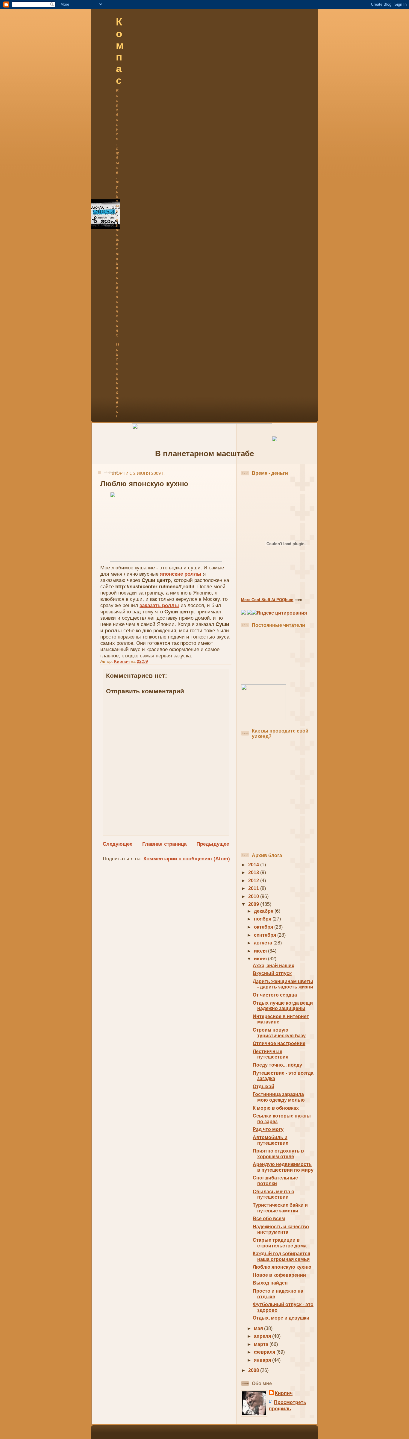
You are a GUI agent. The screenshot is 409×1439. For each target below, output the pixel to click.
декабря (264, 911)
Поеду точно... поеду (277, 1065)
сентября (265, 935)
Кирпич (284, 1393)
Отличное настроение (279, 1043)
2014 (254, 864)
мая (259, 1328)
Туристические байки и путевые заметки (280, 1208)
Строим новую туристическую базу (279, 1032)
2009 (254, 904)
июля (261, 950)
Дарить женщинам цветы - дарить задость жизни (283, 984)
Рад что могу (268, 1129)
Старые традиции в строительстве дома (280, 1243)
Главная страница (164, 844)
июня (261, 958)
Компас (120, 51)
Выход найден (270, 1282)
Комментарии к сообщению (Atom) (186, 859)
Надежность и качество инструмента (281, 1229)
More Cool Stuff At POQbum (267, 600)
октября (264, 926)
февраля (265, 1352)
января (263, 1360)
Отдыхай (263, 1086)
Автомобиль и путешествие (270, 1140)
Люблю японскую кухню (282, 1267)
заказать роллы (159, 605)
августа (263, 942)
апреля (263, 1336)
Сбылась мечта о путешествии (273, 1194)
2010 (254, 896)
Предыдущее (212, 844)
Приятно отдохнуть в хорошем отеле (278, 1153)
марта (261, 1344)
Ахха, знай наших (273, 965)
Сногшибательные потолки (275, 1180)
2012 (254, 880)
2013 (254, 872)
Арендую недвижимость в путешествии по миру (283, 1167)
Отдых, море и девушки (281, 1317)
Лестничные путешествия (270, 1054)
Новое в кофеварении (279, 1275)
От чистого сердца (275, 994)
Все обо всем (269, 1218)
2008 (254, 1370)
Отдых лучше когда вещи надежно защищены (283, 1005)
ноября (263, 918)
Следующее (117, 844)
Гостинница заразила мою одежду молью (279, 1097)
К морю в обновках (276, 1108)
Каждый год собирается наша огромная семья (281, 1256)
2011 (254, 888)
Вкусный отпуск (272, 973)
